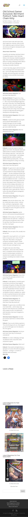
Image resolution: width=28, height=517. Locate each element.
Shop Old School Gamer (13, 504)
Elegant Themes (13, 513)
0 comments (16, 22)
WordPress (14, 515)
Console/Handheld (7, 22)
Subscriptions (13, 501)
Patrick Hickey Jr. (8, 21)
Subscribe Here (14, 486)
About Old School (13, 506)
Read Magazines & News (13, 503)
